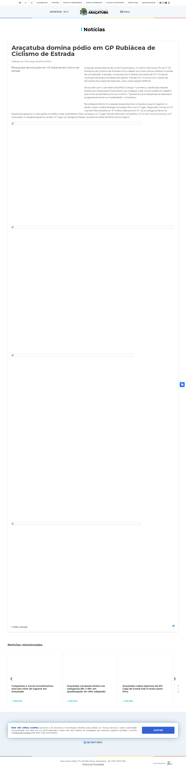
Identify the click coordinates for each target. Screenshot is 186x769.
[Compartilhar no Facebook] (173, 612)
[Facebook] (160, 3)
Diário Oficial (133, 3)
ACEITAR (158, 730)
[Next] (174, 679)
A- (26, 3)
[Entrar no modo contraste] (20, 2)
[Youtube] (166, 3)
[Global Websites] (162, 762)
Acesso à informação (94, 3)
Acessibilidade (42, 3)
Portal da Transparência (72, 3)
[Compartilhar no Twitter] (173, 616)
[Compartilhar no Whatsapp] (173, 621)
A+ (32, 3)
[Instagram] (163, 3)
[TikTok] (169, 3)
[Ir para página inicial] (94, 12)
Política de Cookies (21, 733)
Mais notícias (20, 627)
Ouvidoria (55, 3)
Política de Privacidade (115, 3)
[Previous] (11, 679)
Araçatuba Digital (149, 3)
